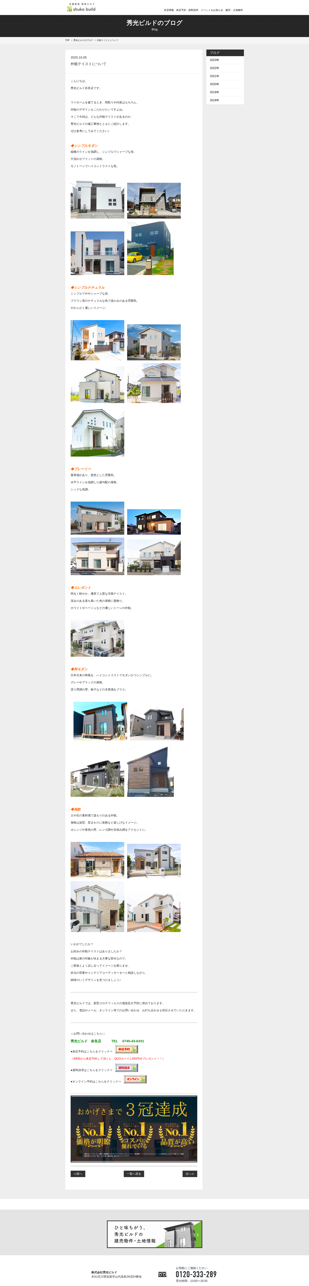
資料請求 (193, 10)
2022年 (214, 68)
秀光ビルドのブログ (83, 40)
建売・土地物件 (234, 10)
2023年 (214, 60)
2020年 (214, 84)
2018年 (214, 100)
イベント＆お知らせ (212, 10)
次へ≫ (190, 1173)
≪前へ (78, 1173)
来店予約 (181, 10)
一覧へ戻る (134, 1173)
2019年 (214, 92)
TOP (67, 40)
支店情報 (169, 10)
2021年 (214, 76)
